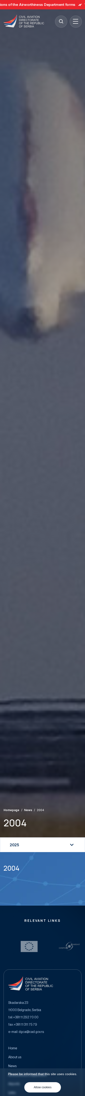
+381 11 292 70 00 (25, 1017)
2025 (14, 845)
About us (14, 1057)
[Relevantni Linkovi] (40, 946)
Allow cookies (42, 1087)
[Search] (61, 21)
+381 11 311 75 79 (25, 1024)
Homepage (11, 810)
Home (12, 1048)
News (28, 810)
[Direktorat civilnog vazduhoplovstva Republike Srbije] (24, 21)
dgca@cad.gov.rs (31, 1032)
